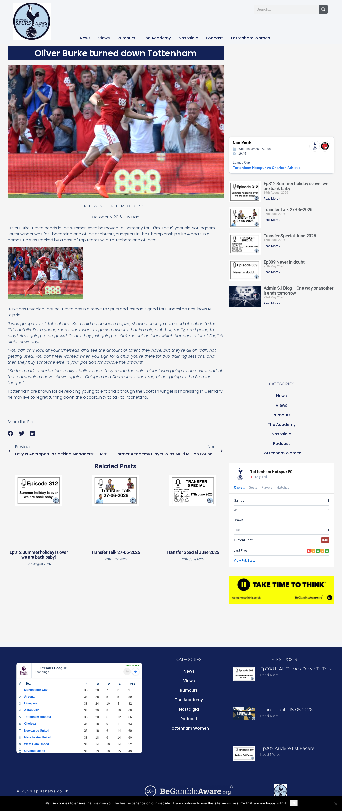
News (85, 38)
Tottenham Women (250, 38)
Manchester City (36, 690)
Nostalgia (188, 38)
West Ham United (36, 744)
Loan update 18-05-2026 (286, 709)
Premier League (53, 668)
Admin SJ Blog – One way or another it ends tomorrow (298, 290)
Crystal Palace (34, 751)
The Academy (157, 38)
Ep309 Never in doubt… (286, 262)
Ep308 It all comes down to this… (297, 669)
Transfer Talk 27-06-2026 (115, 552)
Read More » (272, 198)
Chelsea (30, 723)
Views (104, 38)
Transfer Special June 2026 (192, 552)
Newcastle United (36, 730)
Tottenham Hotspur (37, 717)
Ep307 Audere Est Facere (287, 748)
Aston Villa (31, 710)
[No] (335, 803)
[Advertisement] (115, 606)
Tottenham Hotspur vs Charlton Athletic (267, 168)
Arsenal (29, 696)
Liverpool (30, 703)
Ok (294, 803)
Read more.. (270, 675)
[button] (10, 433)
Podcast (214, 38)
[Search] (323, 9)
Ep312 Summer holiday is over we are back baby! (39, 555)
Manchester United (37, 737)
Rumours (126, 38)
